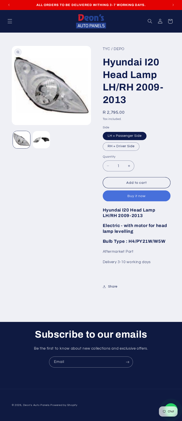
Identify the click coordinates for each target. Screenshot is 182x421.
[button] (10, 21)
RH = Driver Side (121, 146)
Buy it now (136, 196)
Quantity (109, 156)
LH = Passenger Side (125, 135)
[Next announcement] (173, 5)
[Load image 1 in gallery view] (21, 139)
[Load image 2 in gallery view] (41, 139)
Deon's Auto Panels (36, 405)
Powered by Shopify (63, 405)
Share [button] (112, 286)
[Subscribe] (128, 361)
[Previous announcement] (9, 5)
